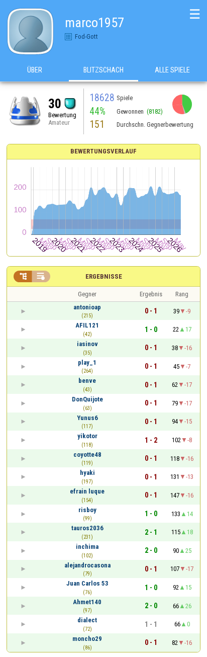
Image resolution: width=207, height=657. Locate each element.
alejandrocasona (87, 565)
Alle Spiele (172, 70)
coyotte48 (87, 454)
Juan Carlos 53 (87, 583)
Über (34, 70)
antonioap (87, 307)
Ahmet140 (87, 602)
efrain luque (87, 491)
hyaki (87, 472)
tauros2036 (87, 528)
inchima (87, 546)
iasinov (87, 344)
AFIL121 (87, 325)
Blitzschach (103, 70)
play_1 (87, 362)
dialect (87, 620)
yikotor (87, 436)
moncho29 (87, 638)
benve (87, 380)
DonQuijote (87, 399)
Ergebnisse (103, 276)
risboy (87, 510)
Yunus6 (87, 418)
